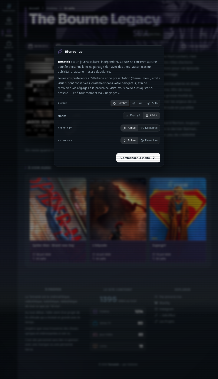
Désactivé (151, 127)
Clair (139, 103)
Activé (132, 127)
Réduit (154, 115)
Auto (155, 103)
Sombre (122, 103)
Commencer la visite (135, 157)
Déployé (135, 115)
